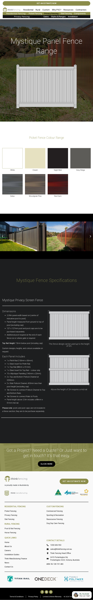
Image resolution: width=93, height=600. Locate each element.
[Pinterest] (46, 592)
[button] (2, 236)
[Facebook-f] (42, 592)
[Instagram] (51, 592)
